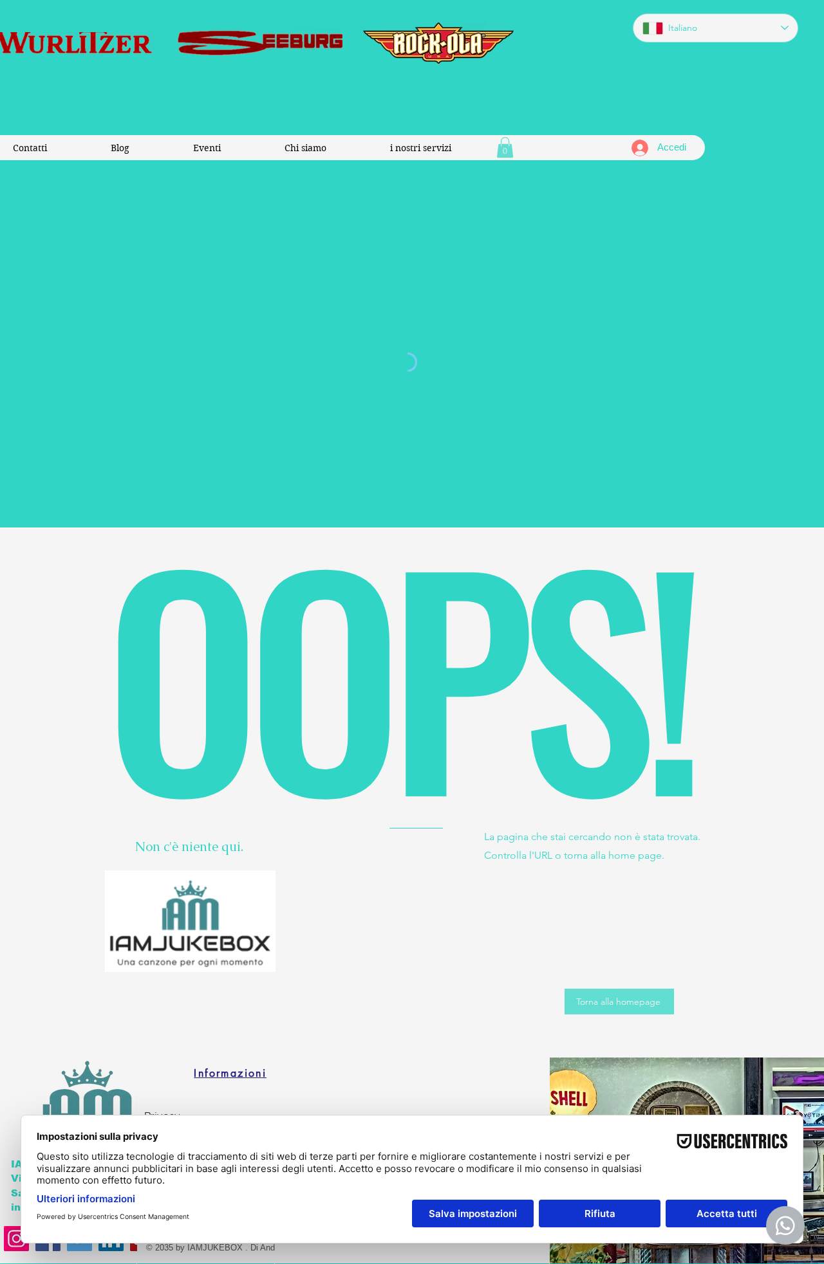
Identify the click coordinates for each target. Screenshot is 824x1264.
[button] (505, 147)
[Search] (713, 404)
